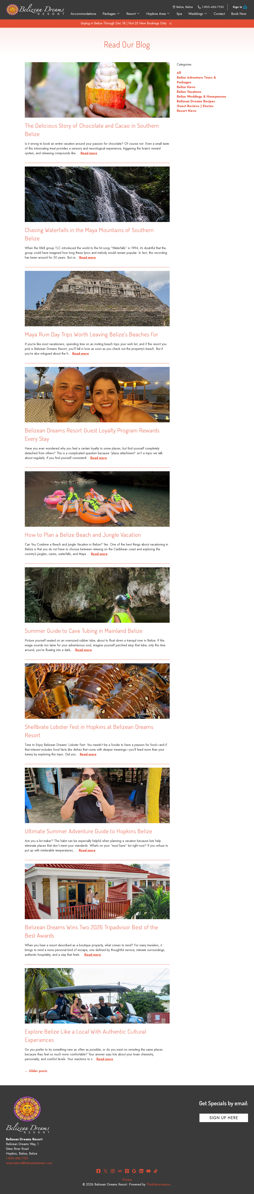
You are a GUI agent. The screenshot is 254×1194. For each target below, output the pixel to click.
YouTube (148, 1171)
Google (134, 1171)
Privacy (127, 1179)
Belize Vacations (189, 92)
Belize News (186, 87)
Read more (89, 153)
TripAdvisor (120, 1171)
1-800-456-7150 (213, 7)
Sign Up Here (224, 1118)
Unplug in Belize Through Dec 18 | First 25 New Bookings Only (123, 23)
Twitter (106, 1171)
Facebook (98, 1171)
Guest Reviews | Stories (195, 106)
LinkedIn (141, 1171)
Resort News (186, 111)
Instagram (113, 1171)
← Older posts (36, 1071)
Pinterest (127, 1171)
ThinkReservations (158, 1184)
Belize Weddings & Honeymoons (201, 96)
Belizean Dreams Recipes (196, 101)
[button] (170, 24)
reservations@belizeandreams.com (29, 1163)
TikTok (156, 1171)
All (179, 72)
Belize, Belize (184, 7)
